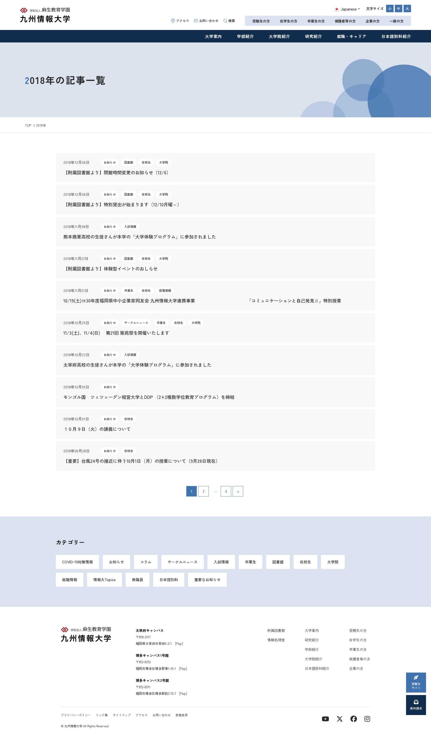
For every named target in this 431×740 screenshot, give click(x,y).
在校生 (305, 561)
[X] (339, 718)
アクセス (182, 20)
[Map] (179, 643)
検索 (231, 20)
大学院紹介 (279, 36)
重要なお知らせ (207, 579)
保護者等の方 (345, 20)
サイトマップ (122, 715)
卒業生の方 (316, 20)
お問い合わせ (208, 20)
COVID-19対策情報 (77, 561)
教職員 (137, 579)
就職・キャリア (352, 36)
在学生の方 (288, 20)
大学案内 (213, 36)
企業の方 (373, 20)
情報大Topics (104, 579)
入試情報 (221, 561)
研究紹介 (313, 36)
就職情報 (69, 579)
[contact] (353, 718)
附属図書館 (276, 630)
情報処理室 (276, 639)
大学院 (332, 561)
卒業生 (250, 561)
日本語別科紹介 (396, 36)
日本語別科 (168, 579)
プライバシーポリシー (76, 715)
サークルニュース (183, 561)
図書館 (278, 561)
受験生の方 (261, 20)
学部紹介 (245, 36)
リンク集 (102, 715)
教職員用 (182, 715)
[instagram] (367, 718)
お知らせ (116, 561)
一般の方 (397, 20)
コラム (145, 561)
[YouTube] (325, 718)
